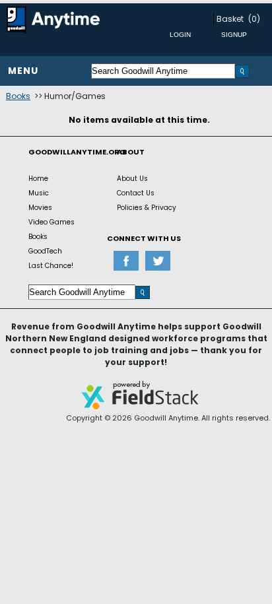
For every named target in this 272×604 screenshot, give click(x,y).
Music (38, 193)
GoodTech (45, 251)
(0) (254, 18)
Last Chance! (50, 266)
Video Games (51, 222)
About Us (132, 179)
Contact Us (135, 193)
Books (18, 96)
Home (38, 179)
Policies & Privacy (146, 208)
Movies (40, 208)
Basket (230, 18)
